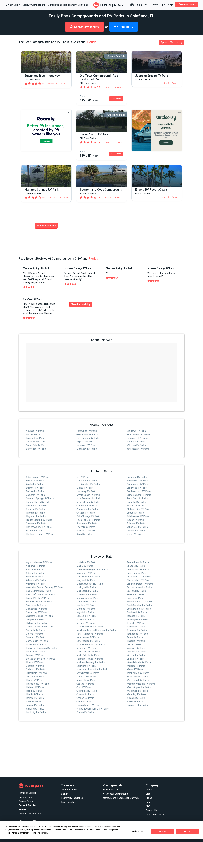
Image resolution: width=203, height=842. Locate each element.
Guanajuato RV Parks (36, 673)
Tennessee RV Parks (137, 633)
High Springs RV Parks (88, 438)
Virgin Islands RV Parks (139, 662)
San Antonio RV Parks (138, 484)
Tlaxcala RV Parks (136, 640)
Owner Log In (13, 4)
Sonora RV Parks (135, 598)
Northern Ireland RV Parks (89, 658)
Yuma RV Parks (135, 534)
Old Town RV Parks (137, 431)
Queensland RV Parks (138, 569)
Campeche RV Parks (36, 608)
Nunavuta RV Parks (86, 680)
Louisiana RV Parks (86, 562)
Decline (162, 831)
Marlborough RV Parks (88, 576)
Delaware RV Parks (36, 644)
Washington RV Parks (138, 673)
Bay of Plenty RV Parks (38, 598)
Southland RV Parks (137, 612)
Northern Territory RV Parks (90, 662)
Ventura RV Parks (136, 530)
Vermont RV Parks (136, 651)
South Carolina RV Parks (139, 605)
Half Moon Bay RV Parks (39, 527)
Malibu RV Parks (85, 487)
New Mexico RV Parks (88, 640)
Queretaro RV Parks (137, 573)
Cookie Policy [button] (94, 830)
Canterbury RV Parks (36, 612)
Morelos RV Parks (85, 608)
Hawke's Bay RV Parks (37, 683)
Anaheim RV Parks (35, 480)
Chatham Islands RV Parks (39, 616)
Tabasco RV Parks (136, 616)
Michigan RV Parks (86, 587)
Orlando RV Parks (85, 512)
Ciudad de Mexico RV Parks (40, 626)
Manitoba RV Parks (86, 573)
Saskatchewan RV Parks (139, 587)
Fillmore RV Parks (35, 512)
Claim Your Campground (115, 793)
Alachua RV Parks (35, 431)
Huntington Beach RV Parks (40, 534)
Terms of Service (27, 792)
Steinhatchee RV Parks (138, 434)
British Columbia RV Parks (39, 601)
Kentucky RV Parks (36, 712)
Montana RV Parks (86, 605)
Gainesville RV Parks (87, 434)
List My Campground (34, 4)
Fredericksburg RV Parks (39, 519)
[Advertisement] (101, 749)
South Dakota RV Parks (139, 608)
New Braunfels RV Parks (89, 498)
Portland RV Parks (85, 530)
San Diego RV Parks (137, 487)
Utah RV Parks (134, 644)
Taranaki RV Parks (136, 623)
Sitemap (23, 809)
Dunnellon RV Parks (36, 448)
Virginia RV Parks (136, 658)
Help (170, 4)
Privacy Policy (26, 797)
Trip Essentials (68, 802)
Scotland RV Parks (136, 591)
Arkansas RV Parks (36, 580)
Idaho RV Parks (34, 690)
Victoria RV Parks (136, 655)
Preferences (137, 831)
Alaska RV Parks (34, 569)
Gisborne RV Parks (36, 669)
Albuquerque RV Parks (37, 477)
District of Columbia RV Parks (41, 648)
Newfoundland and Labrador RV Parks (96, 630)
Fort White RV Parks (86, 431)
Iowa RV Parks (33, 701)
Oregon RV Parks (85, 698)
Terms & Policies (27, 805)
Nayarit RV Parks (85, 612)
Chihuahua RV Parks (36, 623)
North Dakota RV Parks (88, 655)
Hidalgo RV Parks (35, 687)
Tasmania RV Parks (137, 630)
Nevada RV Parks (85, 623)
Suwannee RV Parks (137, 438)
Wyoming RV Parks (137, 694)
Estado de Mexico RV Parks (40, 658)
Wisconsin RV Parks (137, 690)
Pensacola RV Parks (87, 523)
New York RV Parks (86, 648)
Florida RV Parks (34, 662)
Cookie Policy (26, 801)
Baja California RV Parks (38, 591)
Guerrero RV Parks (35, 676)
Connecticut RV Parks (37, 640)
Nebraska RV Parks (86, 616)
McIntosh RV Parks (86, 445)
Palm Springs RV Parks (88, 516)
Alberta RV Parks (35, 573)
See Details (116, 99)
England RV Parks (35, 655)
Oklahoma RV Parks (86, 690)
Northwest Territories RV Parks (92, 669)
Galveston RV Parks (36, 523)
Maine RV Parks (84, 566)
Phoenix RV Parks (85, 527)
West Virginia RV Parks (139, 687)
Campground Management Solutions (68, 4)
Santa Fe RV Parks (136, 502)
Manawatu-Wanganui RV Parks (92, 569)
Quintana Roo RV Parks (139, 576)
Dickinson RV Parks (36, 505)
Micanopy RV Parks (86, 448)
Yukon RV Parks (135, 701)
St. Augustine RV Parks (139, 509)
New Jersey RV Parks (87, 637)
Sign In (64, 793)
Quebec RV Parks (136, 566)
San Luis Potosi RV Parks (140, 583)
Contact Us (151, 810)
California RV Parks (36, 605)
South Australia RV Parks (139, 601)
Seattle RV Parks (135, 505)
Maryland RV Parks (86, 580)
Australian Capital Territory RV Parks (44, 587)
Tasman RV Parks (136, 626)
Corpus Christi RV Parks (38, 502)
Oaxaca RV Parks (85, 683)
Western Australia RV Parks (141, 683)
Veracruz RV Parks (136, 648)
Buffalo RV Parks (35, 491)
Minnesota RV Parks (87, 594)
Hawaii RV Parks (34, 680)
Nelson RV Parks (85, 619)
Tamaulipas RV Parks (138, 619)
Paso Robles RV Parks (88, 519)
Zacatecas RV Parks (137, 705)
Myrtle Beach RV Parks (88, 494)
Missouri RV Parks (86, 601)
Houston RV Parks (35, 530)
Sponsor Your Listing (171, 42)
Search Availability (86, 27)
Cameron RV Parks (35, 494)
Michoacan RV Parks (87, 591)
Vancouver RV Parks (137, 527)
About (149, 789)
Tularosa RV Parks (136, 523)
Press (149, 798)
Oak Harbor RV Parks (87, 505)
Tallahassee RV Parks (138, 516)
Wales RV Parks (135, 669)
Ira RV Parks (82, 477)
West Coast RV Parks (138, 680)
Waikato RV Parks (136, 665)
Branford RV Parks (35, 438)
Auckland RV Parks (36, 583)
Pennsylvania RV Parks (88, 705)
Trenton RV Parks (136, 441)
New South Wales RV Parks (90, 644)
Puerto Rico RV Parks (138, 562)
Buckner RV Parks (35, 487)
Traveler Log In (157, 4)
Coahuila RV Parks (35, 630)
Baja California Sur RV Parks (40, 594)
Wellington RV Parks (137, 676)
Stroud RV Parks (135, 512)
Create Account (187, 4)
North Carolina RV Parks (88, 651)
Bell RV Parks (33, 434)
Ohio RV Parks (83, 687)
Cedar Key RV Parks (36, 441)
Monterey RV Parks (86, 491)
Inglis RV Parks (84, 441)
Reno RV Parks (84, 534)
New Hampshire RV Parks (89, 633)
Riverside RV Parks (137, 477)
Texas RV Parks (135, 637)
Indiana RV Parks (35, 698)
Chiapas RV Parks (35, 619)
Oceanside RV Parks (87, 509)
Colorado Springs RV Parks (40, 498)
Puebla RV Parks (85, 712)
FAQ (148, 806)
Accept (187, 831)
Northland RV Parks (86, 665)
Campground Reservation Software (121, 798)
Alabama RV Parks (35, 566)
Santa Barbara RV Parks (139, 494)
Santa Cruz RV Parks (137, 498)
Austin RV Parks (34, 484)
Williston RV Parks (136, 445)
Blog (148, 793)
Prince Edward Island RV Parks (92, 708)
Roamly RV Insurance (72, 798)
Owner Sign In (110, 789)
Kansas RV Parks (35, 708)
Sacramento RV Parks (138, 480)
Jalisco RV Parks (35, 705)
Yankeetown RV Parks (138, 448)
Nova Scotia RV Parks (87, 673)
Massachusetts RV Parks (89, 583)
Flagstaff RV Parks (36, 516)
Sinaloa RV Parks (135, 594)
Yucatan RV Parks (136, 698)
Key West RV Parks (86, 480)
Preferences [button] (42, 833)
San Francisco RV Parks (139, 491)
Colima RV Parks (34, 633)
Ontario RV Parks (85, 694)
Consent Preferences (30, 813)
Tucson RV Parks (135, 519)
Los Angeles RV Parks (88, 484)
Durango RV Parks (35, 509)
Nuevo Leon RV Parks (87, 676)
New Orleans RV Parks (88, 502)
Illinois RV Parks (34, 694)
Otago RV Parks (84, 701)
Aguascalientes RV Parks (39, 562)
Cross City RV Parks (36, 445)
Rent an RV (140, 4)
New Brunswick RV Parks (89, 626)
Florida (91, 42)
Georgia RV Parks (35, 665)
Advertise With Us (155, 814)
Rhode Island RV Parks (139, 580)
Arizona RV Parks (35, 576)
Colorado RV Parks (36, 637)
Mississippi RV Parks (87, 598)
